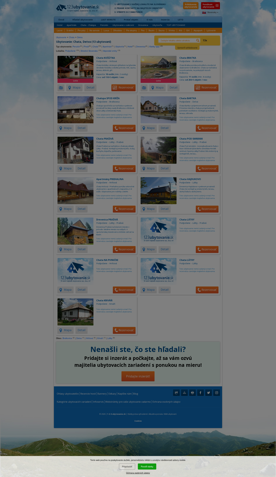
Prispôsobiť (127, 466)
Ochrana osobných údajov (138, 472)
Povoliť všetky (147, 466)
